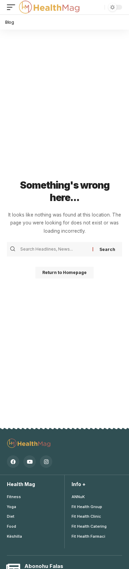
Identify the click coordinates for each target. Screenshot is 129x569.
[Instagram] (46, 461)
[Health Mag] (50, 7)
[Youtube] (29, 461)
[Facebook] (13, 461)
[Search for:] (56, 249)
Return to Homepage (64, 272)
